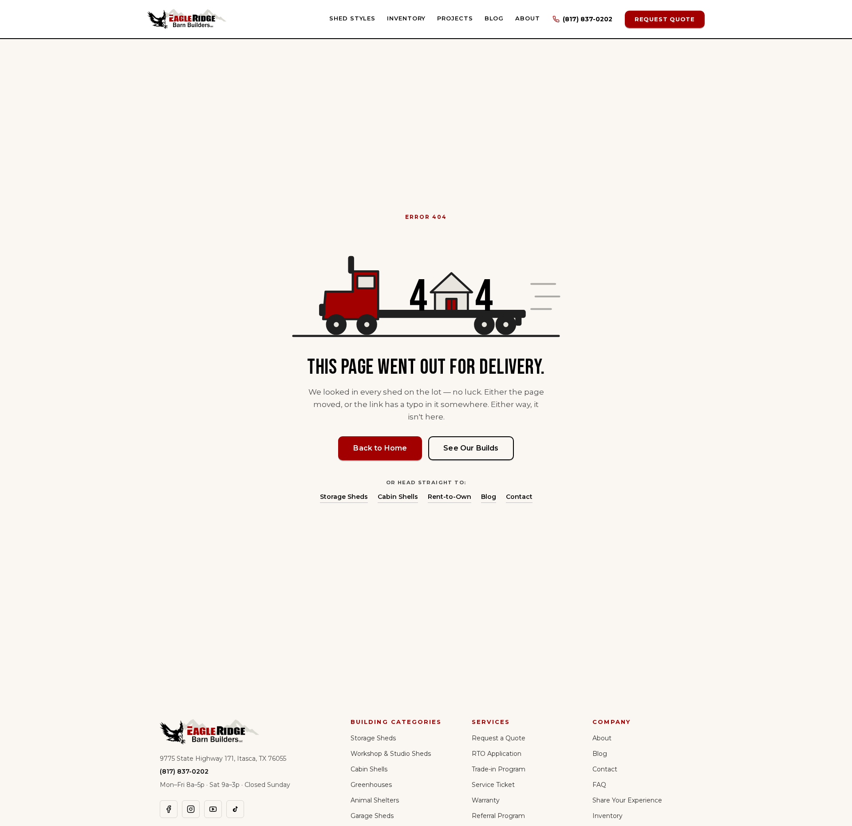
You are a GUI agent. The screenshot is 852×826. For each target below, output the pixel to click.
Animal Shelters (375, 800)
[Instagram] (191, 809)
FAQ (599, 785)
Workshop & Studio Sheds (391, 754)
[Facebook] (169, 809)
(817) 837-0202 (587, 19)
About (527, 18)
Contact (519, 497)
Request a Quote (498, 738)
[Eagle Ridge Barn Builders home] (186, 19)
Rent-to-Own (449, 497)
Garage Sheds (372, 816)
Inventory (406, 18)
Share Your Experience (627, 800)
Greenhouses (371, 785)
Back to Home (380, 448)
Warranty (486, 800)
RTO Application (496, 754)
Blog (494, 18)
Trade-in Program (498, 769)
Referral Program (498, 816)
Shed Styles (352, 18)
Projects (455, 18)
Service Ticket (493, 785)
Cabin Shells (398, 497)
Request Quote (665, 19)
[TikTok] (235, 809)
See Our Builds (470, 448)
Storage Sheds (344, 497)
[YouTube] (213, 809)
